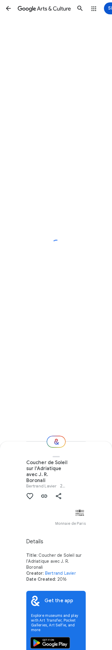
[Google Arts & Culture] (44, 8)
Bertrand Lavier (41, 486)
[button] (8, 8)
